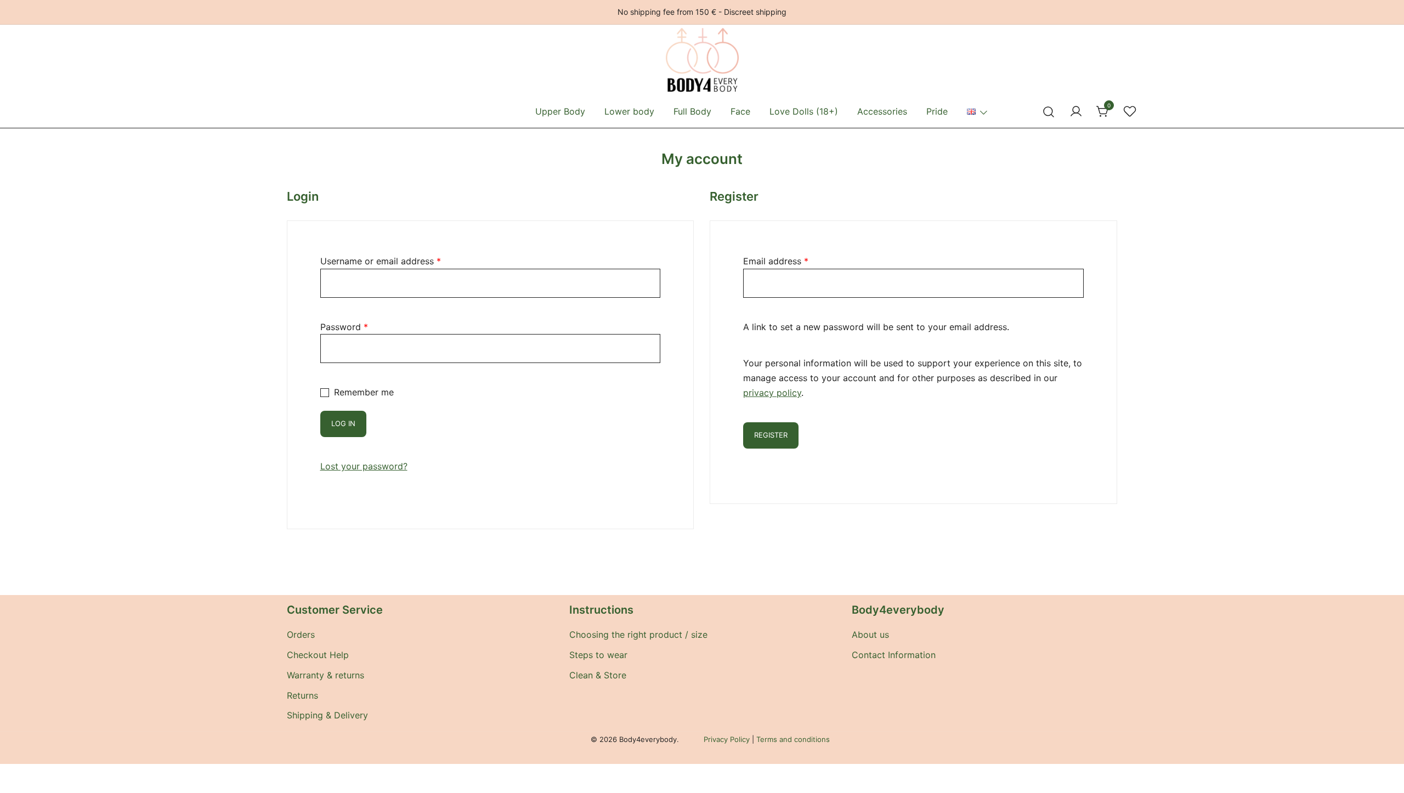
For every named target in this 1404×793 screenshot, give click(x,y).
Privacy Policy (727, 739)
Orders (301, 634)
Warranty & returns (325, 675)
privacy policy (772, 392)
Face (740, 111)
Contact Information (894, 654)
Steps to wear (598, 654)
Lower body (629, 111)
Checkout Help (318, 654)
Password (344, 326)
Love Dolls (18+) (803, 111)
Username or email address (380, 261)
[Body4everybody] (702, 35)
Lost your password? (363, 466)
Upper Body (560, 111)
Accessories (882, 111)
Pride (937, 111)
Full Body (692, 111)
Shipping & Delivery (327, 715)
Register (771, 435)
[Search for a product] (1049, 111)
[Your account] (1076, 112)
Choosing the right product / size (638, 634)
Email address (775, 261)
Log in (343, 423)
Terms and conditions (793, 739)
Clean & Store (597, 675)
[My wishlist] (1129, 112)
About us (870, 634)
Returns (302, 695)
